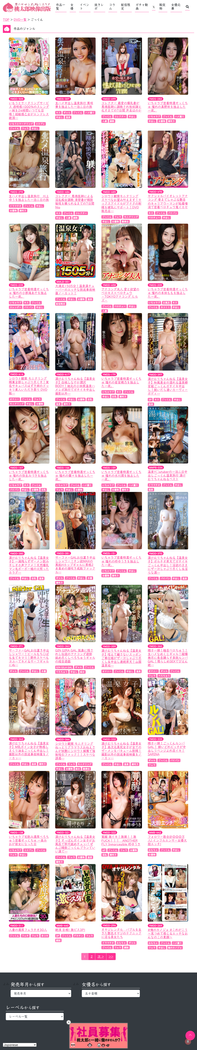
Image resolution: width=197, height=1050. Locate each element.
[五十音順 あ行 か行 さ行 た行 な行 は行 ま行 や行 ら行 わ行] (111, 993)
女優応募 (175, 6)
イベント (84, 6)
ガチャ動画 (142, 6)
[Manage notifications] (188, 1041)
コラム (112, 6)
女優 (71, 6)
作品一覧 (60, 6)
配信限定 (125, 6)
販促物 (162, 6)
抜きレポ (99, 6)
